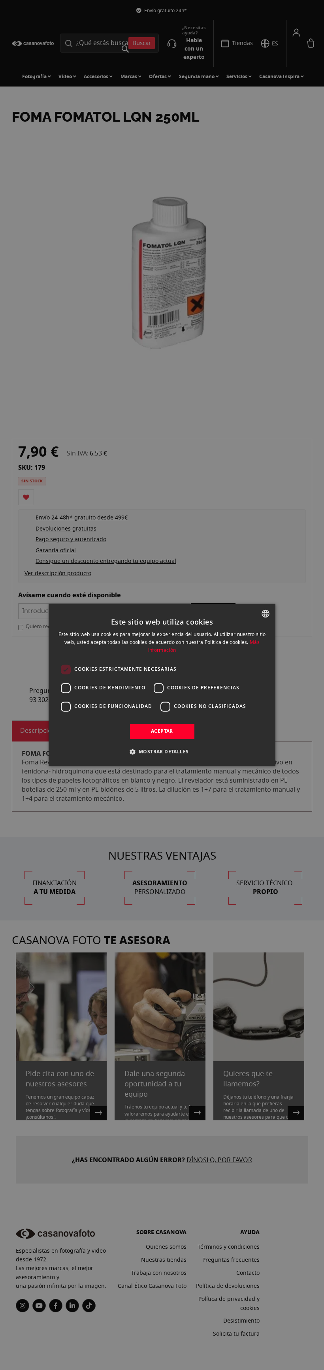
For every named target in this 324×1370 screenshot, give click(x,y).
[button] (162, 752)
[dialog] (162, 685)
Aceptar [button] (162, 731)
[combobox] (265, 613)
